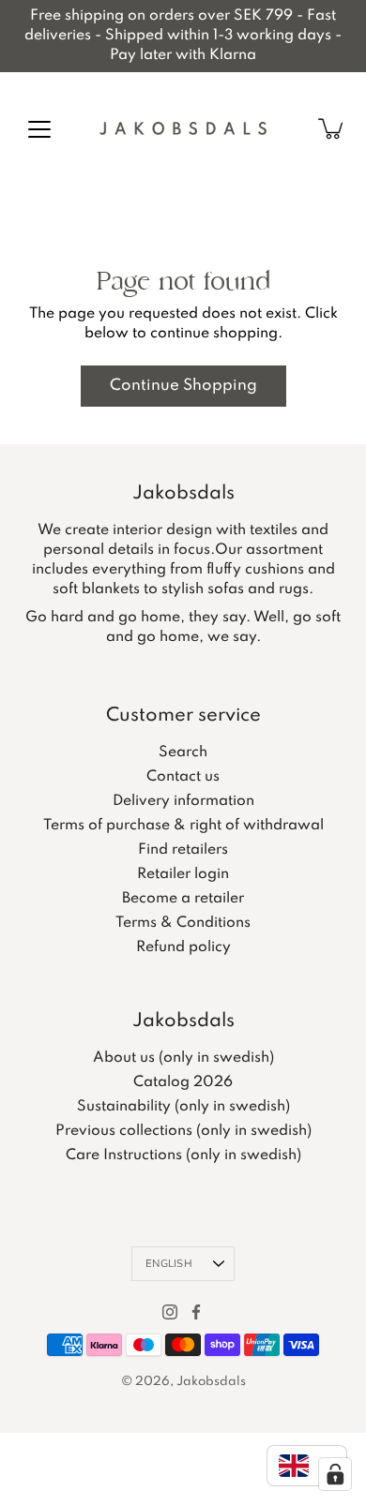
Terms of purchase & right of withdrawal (183, 825)
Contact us (183, 776)
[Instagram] (169, 1311)
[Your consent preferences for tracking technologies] (335, 1474)
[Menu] (39, 129)
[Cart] (332, 128)
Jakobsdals (211, 1382)
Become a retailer (183, 898)
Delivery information (183, 801)
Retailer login (183, 874)
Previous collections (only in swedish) (183, 1131)
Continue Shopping (183, 386)
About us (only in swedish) (183, 1058)
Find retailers (183, 849)
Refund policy (183, 947)
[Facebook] (196, 1311)
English (168, 1264)
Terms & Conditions (183, 923)
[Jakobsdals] (183, 128)
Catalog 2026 (183, 1082)
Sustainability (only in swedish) (183, 1106)
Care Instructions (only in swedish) (183, 1155)
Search (183, 752)
